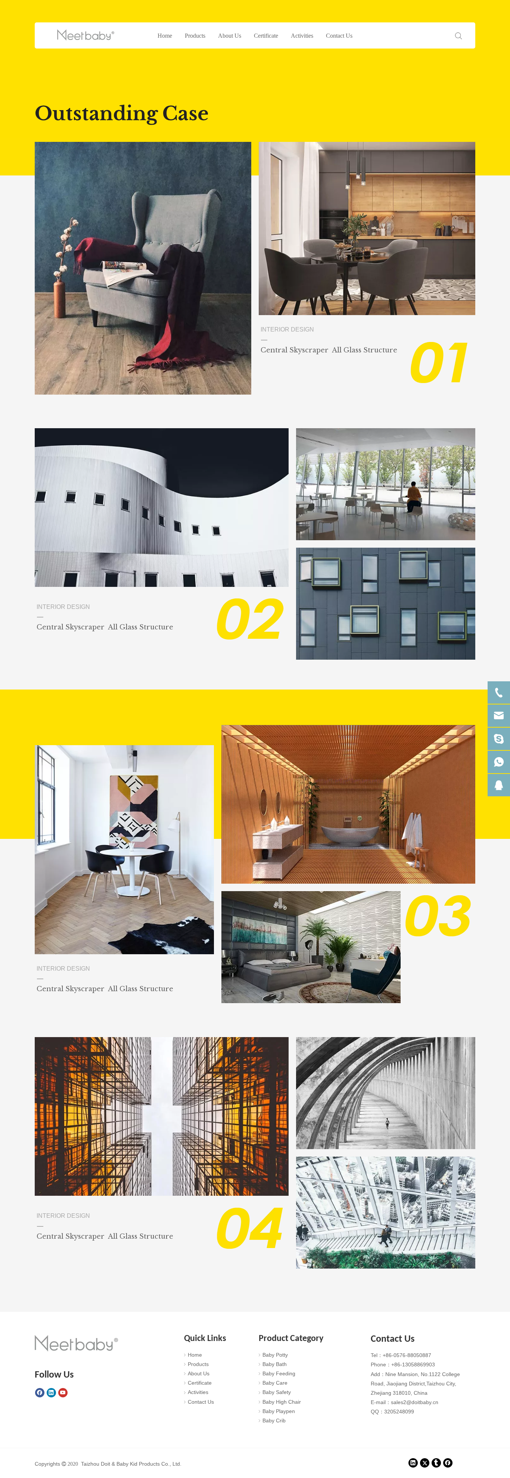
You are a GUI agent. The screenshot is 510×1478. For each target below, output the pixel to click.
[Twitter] (424, 1463)
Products (195, 35)
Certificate (266, 35)
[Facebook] (39, 1392)
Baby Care (274, 1383)
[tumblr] (436, 1463)
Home (165, 35)
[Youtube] (63, 1392)
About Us (229, 35)
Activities (302, 35)
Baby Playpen (278, 1411)
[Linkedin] (51, 1392)
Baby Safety (276, 1392)
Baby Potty (275, 1355)
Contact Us (339, 35)
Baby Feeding (278, 1373)
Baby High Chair (281, 1402)
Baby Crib (274, 1420)
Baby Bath (274, 1364)
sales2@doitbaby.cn (414, 1402)
